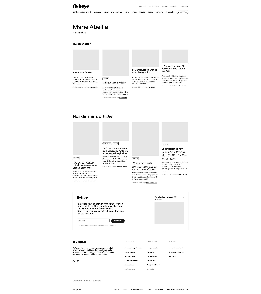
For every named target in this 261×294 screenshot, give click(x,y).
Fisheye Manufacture (153, 264)
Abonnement (142, 6)
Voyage (134, 12)
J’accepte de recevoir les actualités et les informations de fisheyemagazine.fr (97, 225)
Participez (159, 12)
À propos (116, 289)
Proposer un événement (176, 252)
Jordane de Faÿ (91, 181)
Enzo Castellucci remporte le (174, 154)
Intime (127, 12)
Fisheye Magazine (151, 182)
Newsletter (165, 6)
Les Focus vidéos (130, 269)
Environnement (116, 12)
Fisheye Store (173, 6)
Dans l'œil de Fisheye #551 (165, 197)
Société (106, 12)
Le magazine (150, 269)
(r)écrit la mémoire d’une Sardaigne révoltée (85, 165)
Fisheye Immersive (152, 248)
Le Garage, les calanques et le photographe (144, 71)
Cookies (149, 289)
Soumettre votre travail (153, 6)
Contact (125, 289)
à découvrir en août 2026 (144, 166)
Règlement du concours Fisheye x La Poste (177, 289)
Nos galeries (150, 252)
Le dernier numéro (130, 252)
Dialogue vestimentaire (114, 83)
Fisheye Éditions (152, 256)
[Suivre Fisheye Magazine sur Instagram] (78, 261)
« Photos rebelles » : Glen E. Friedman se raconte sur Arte (174, 68)
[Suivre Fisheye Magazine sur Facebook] (74, 261)
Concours (172, 256)
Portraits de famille (82, 73)
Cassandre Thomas (121, 166)
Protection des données (137, 289)
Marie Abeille (94, 87)
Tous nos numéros (130, 256)
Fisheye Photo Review (131, 260)
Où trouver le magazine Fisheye (134, 248)
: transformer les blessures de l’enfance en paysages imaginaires (115, 150)
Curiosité (142, 12)
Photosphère (170, 12)
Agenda (150, 12)
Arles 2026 (97, 12)
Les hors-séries (129, 264)
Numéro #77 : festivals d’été (82, 12)
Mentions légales (159, 289)
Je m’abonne (118, 220)
